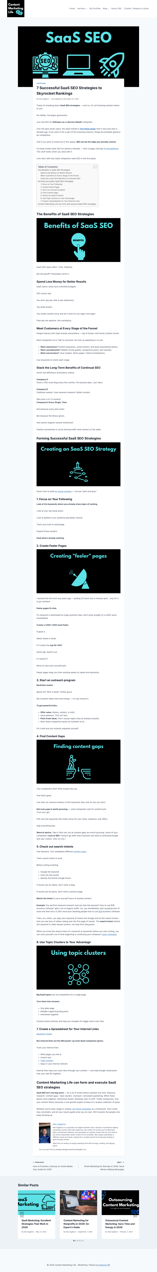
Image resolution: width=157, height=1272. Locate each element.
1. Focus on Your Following (51, 184)
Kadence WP (104, 1265)
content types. (80, 851)
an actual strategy (63, 491)
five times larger (88, 129)
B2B (100, 911)
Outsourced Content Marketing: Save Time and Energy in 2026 (120, 1224)
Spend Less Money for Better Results (56, 173)
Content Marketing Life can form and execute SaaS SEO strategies (67, 204)
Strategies (41, 83)
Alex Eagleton (44, 99)
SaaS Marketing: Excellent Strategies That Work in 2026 (36, 1224)
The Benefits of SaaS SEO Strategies (54, 170)
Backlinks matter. (44, 1034)
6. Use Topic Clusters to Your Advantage (57, 198)
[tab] (73, 1240)
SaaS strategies (109, 934)
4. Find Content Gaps (49, 193)
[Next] (135, 1214)
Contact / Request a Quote (136, 8)
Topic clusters (46, 1060)
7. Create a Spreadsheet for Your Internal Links (60, 201)
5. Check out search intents (52, 195)
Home (72, 8)
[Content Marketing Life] (15, 8)
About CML (116, 8)
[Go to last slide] (22, 1214)
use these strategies (81, 1109)
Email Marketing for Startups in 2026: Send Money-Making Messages (104, 1166)
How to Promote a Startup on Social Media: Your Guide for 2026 (53, 1166)
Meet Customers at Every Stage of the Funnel (60, 176)
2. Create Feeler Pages (50, 187)
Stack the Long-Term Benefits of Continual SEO (60, 178)
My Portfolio (95, 8)
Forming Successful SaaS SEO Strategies (55, 181)
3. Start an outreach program (53, 190)
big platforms (112, 148)
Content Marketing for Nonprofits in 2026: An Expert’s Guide (76, 1224)
